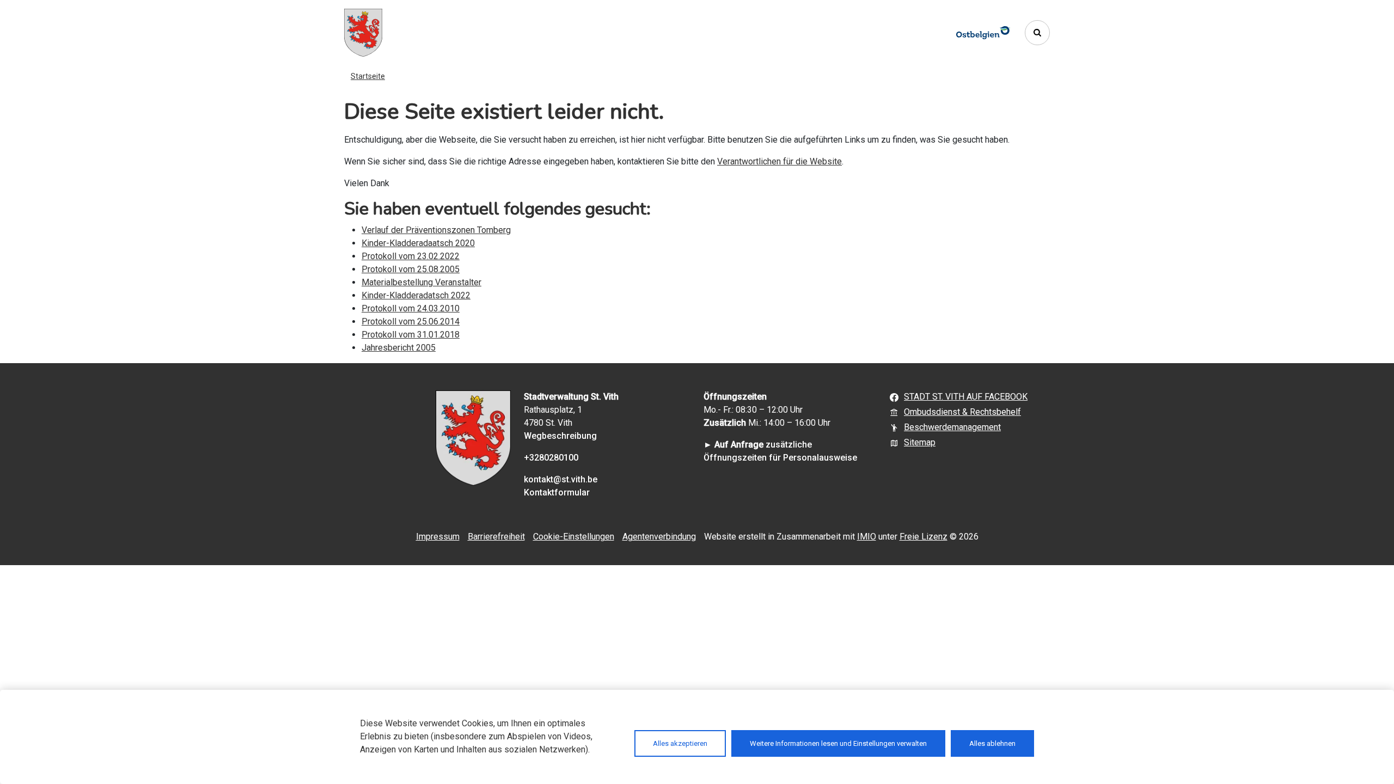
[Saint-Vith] (363, 33)
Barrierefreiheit (496, 536)
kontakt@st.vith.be (560, 479)
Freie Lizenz (923, 536)
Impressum (438, 536)
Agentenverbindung (659, 536)
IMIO (866, 536)
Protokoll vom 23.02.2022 (411, 256)
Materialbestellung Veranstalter (421, 282)
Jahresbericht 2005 (399, 347)
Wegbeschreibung (560, 436)
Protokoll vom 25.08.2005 (411, 269)
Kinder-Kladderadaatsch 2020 (418, 243)
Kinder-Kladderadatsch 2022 (416, 295)
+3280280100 (551, 457)
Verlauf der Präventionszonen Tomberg (436, 230)
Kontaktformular (557, 492)
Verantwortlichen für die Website (779, 161)
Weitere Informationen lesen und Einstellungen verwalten (838, 743)
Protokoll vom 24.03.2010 (411, 308)
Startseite (368, 76)
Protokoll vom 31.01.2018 (411, 334)
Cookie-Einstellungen (573, 536)
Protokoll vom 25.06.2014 (411, 321)
